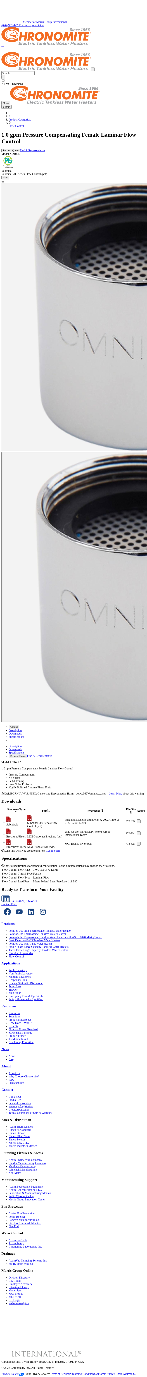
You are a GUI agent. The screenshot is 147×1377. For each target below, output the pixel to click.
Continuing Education (21, 1042)
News (5, 1049)
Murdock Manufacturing (22, 1166)
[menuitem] (15, 730)
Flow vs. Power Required (23, 1029)
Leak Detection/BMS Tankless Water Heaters (34, 940)
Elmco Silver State (19, 1136)
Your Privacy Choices (37, 1373)
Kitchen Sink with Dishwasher (26, 983)
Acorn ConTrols (18, 1240)
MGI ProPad (16, 1293)
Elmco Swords (17, 1139)
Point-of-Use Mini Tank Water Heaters (30, 943)
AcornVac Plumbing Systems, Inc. (28, 1260)
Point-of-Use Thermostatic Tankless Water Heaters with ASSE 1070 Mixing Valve (55, 937)
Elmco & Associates (20, 1129)
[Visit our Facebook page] (7, 916)
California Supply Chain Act (111, 1373)
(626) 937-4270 (10, 25)
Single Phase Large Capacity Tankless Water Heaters (38, 946)
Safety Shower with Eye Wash (26, 999)
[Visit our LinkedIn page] (31, 916)
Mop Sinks (15, 992)
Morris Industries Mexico (23, 1145)
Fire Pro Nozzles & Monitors (25, 1223)
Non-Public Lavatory (21, 973)
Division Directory (19, 1277)
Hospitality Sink (18, 979)
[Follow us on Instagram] (43, 916)
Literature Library (19, 1287)
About (6, 1066)
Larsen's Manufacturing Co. (24, 1219)
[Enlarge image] (2, 181)
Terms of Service (59, 1373)
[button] (2, 47)
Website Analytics (19, 1303)
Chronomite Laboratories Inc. (25, 1246)
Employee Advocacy (20, 1283)
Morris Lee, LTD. (19, 1142)
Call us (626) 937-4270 (23, 900)
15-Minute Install (18, 1039)
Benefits (13, 1026)
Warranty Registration (21, 1106)
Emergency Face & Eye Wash (26, 996)
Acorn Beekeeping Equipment (26, 1186)
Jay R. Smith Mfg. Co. (21, 1263)
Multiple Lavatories (20, 976)
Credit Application (19, 1109)
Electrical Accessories (21, 953)
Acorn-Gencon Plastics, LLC (25, 1189)
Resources (8, 1006)
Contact (7, 1090)
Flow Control (16, 125)
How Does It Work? (20, 1022)
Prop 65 (131, 1373)
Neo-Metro (15, 1172)
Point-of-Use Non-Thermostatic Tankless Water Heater (40, 930)
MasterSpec (15, 1290)
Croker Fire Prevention (22, 1213)
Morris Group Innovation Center (27, 1199)
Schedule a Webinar (20, 1103)
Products (8, 924)
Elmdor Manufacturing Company (27, 1163)
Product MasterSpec (20, 1019)
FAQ (11, 1079)
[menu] (73, 751)
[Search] (3, 77)
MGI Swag (15, 1296)
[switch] (3, 80)
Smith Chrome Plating (21, 1196)
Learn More (115, 793)
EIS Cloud (15, 1280)
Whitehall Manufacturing (23, 1169)
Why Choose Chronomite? (24, 1076)
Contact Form (9, 904)
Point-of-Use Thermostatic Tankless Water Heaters (37, 933)
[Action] (139, 821)
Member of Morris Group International (45, 21)
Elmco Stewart (17, 1133)
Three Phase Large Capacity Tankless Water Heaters (38, 950)
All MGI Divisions (12, 83)
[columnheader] (16, 811)
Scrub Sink (15, 986)
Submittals (14, 1016)
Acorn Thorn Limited (21, 1126)
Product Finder (17, 1035)
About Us (14, 1073)
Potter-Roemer (17, 1216)
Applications (10, 963)
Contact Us (15, 1096)
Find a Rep (15, 1099)
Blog (11, 1059)
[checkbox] (73, 80)
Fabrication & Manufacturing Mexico (30, 1193)
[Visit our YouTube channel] (19, 916)
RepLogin (14, 1300)
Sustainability (16, 1082)
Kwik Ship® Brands (20, 1032)
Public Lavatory (18, 970)
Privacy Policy (9, 1373)
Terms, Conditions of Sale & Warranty (30, 1112)
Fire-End (14, 1226)
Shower (13, 989)
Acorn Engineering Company (25, 1159)
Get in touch (53, 850)
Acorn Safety (16, 1243)
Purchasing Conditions (82, 1373)
